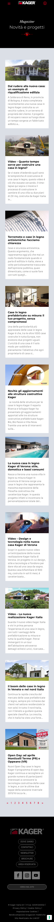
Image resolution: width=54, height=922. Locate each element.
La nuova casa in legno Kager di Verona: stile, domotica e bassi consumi (26, 466)
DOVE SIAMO (27, 841)
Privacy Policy (19, 908)
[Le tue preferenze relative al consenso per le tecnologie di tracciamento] (49, 917)
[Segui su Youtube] (36, 875)
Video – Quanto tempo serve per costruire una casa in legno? (24, 164)
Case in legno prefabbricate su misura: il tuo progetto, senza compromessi (26, 317)
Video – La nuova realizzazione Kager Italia (25, 616)
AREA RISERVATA (27, 864)
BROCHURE (27, 858)
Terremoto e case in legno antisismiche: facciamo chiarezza (26, 240)
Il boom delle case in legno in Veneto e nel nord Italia (26, 688)
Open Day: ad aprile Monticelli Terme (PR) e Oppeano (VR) (24, 758)
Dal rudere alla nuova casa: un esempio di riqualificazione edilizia (26, 89)
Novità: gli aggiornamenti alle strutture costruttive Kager (25, 394)
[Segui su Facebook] (18, 875)
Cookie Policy (34, 908)
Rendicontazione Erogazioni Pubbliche (27, 915)
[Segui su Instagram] (27, 875)
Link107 (36, 918)
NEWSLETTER (27, 853)
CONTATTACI (27, 847)
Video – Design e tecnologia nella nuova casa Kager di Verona (23, 541)
